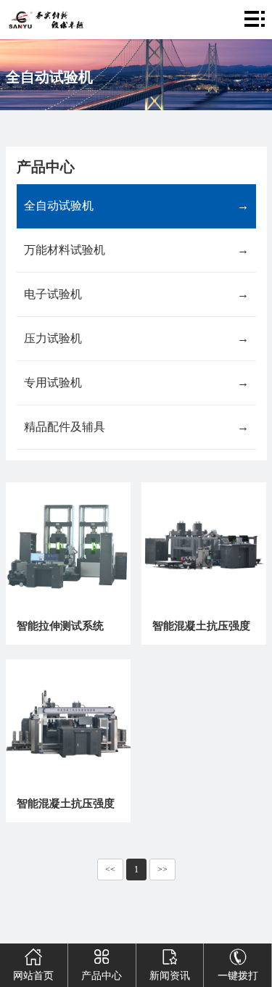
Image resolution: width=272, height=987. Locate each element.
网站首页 (33, 975)
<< (110, 869)
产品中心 (101, 975)
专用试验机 (136, 382)
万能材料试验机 (136, 250)
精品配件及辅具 (136, 427)
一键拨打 (238, 975)
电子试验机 (136, 294)
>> (162, 869)
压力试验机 (136, 338)
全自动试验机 (136, 205)
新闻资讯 (169, 975)
